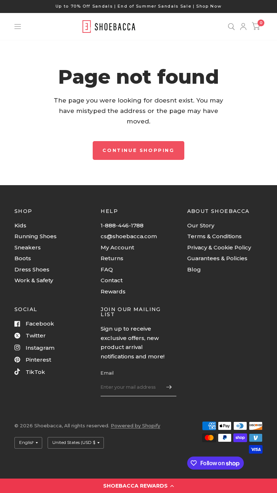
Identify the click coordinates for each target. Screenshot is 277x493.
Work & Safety (33, 280)
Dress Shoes (31, 269)
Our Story (200, 225)
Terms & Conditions (214, 236)
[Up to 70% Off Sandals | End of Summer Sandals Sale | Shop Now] (139, 6)
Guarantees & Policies (217, 258)
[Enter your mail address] (169, 387)
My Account (117, 247)
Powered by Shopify (135, 425)
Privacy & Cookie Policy (219, 247)
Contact (112, 280)
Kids (20, 225)
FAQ (107, 269)
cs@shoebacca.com (129, 236)
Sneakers (27, 247)
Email (107, 373)
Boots (22, 258)
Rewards (113, 291)
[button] (138, 486)
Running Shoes (35, 236)
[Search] (231, 26)
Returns (112, 258)
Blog (194, 269)
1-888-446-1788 (122, 225)
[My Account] (243, 26)
